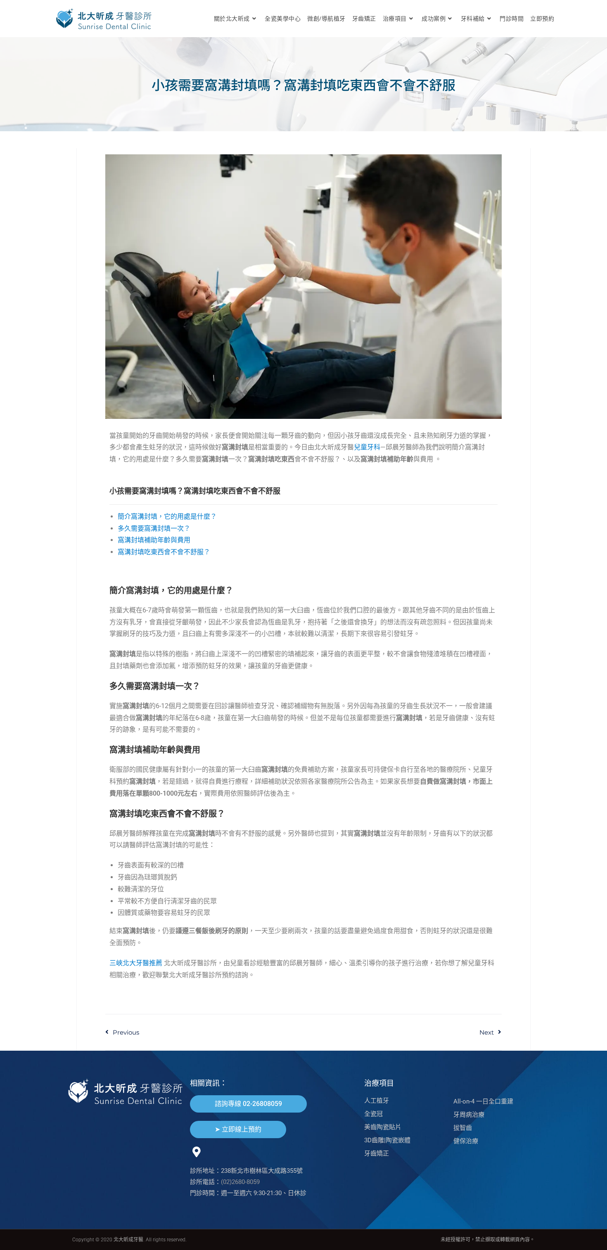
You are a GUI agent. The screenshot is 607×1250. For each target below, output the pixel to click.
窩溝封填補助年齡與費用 (154, 540)
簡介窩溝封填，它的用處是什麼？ (167, 516)
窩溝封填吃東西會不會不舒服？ (164, 552)
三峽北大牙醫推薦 (135, 963)
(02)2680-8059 (240, 1182)
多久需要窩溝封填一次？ (154, 528)
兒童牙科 (367, 447)
